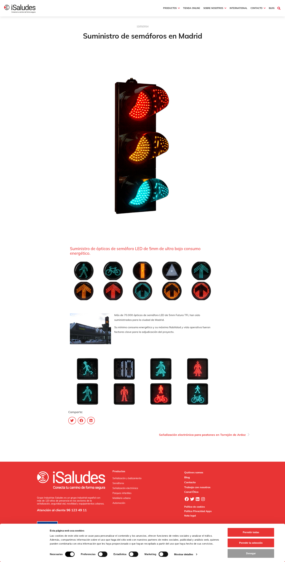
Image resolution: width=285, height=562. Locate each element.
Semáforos (118, 483)
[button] (279, 8)
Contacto (190, 482)
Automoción (118, 503)
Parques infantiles (121, 493)
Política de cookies (194, 506)
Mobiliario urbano (121, 498)
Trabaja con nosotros (197, 487)
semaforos (150, 47)
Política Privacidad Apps (198, 511)
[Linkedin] (197, 498)
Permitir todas (251, 532)
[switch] (102, 554)
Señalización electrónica (125, 488)
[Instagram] (203, 498)
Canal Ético (191, 491)
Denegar (251, 553)
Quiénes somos (193, 472)
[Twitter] (192, 498)
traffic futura (136, 47)
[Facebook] (186, 498)
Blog (187, 477)
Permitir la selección (251, 542)
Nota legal (190, 515)
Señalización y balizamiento (127, 478)
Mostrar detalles (183, 554)
